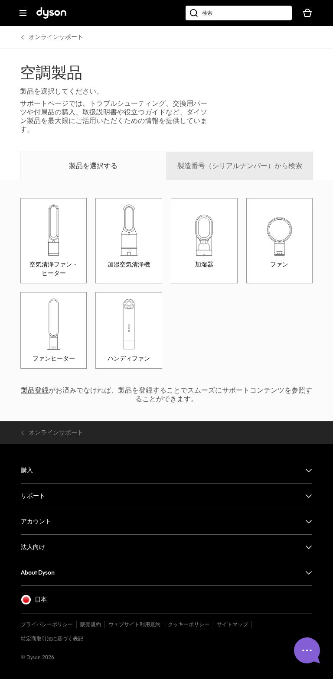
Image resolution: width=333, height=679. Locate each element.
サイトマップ (232, 624)
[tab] (93, 166)
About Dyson (38, 572)
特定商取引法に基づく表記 (52, 638)
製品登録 (35, 390)
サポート (33, 496)
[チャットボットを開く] (307, 650)
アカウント (36, 521)
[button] (34, 600)
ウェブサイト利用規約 (134, 624)
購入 (27, 470)
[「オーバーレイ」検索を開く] (239, 13)
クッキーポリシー (188, 624)
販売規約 (90, 624)
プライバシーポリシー (47, 624)
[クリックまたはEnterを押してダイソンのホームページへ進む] (51, 16)
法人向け (33, 547)
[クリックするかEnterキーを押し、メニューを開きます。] (23, 13)
